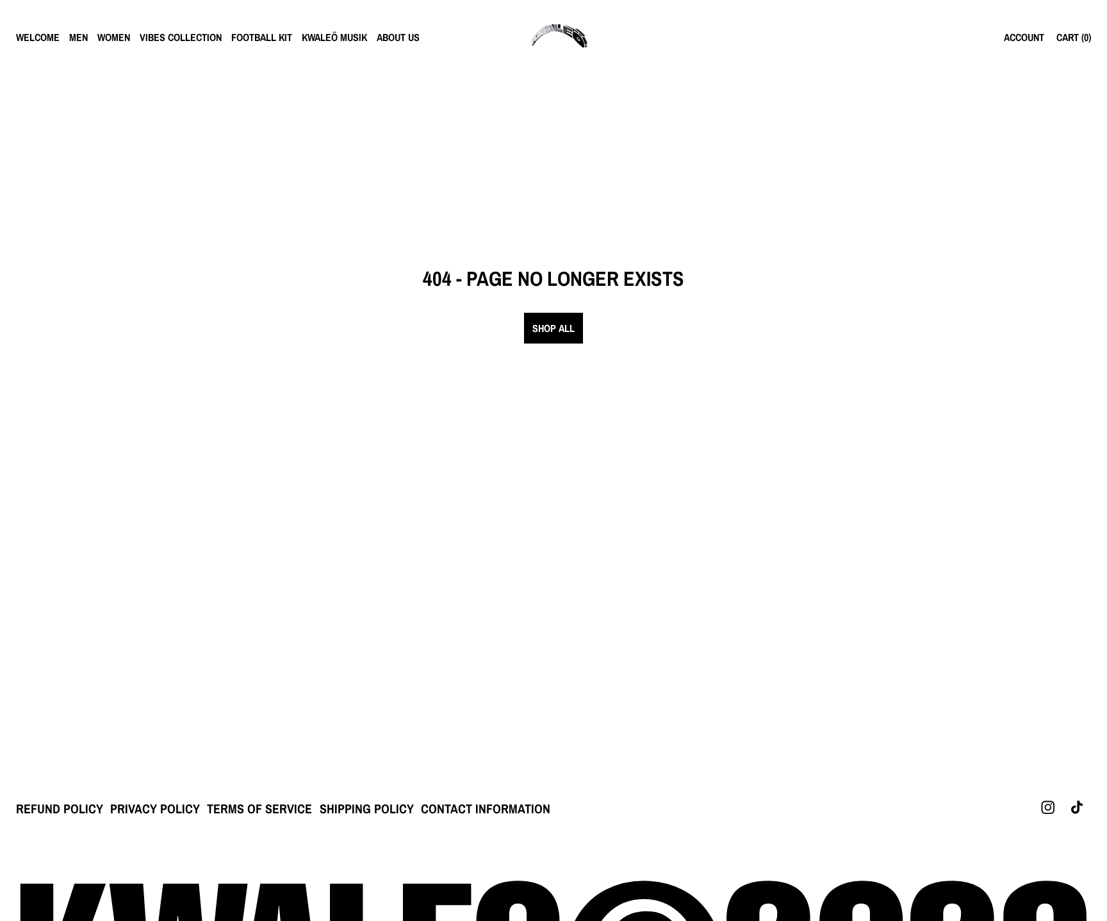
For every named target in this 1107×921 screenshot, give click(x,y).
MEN (78, 37)
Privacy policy (155, 808)
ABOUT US (398, 37)
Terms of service (259, 808)
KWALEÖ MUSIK (334, 37)
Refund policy (59, 808)
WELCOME (38, 37)
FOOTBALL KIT (261, 37)
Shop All (553, 328)
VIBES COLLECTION (181, 37)
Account (1024, 37)
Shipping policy (367, 808)
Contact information (485, 808)
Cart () (1073, 37)
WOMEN (113, 37)
